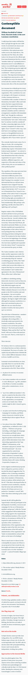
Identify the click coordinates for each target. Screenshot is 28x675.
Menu (20, 6)
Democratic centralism (15, 15)
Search (24, 6)
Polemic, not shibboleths (10, 595)
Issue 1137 (5, 13)
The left (8, 591)
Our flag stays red (7, 611)
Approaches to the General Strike (13, 654)
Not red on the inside (8, 631)
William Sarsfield (11, 20)
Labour (17, 18)
